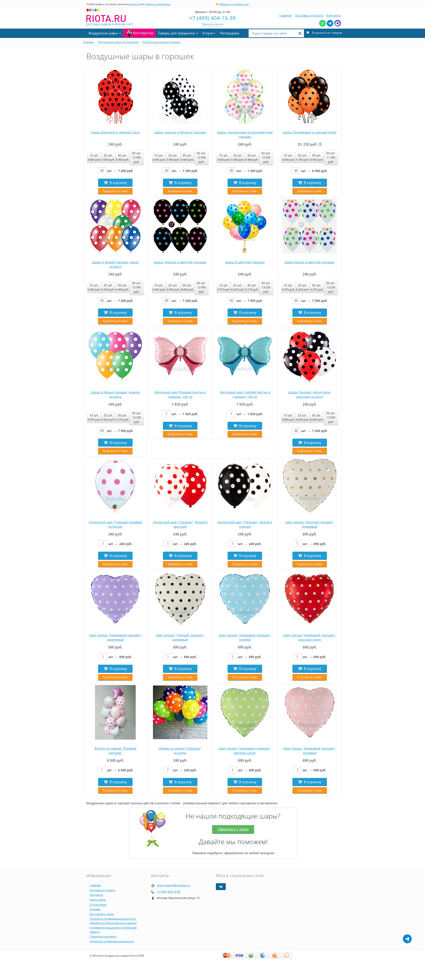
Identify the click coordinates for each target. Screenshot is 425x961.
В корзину (118, 182)
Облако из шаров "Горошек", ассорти (180, 750)
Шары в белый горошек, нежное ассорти (115, 394)
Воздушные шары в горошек (161, 42)
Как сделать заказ (102, 914)
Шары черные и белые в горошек (180, 132)
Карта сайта (98, 900)
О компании (98, 904)
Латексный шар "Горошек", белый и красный (180, 524)
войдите (133, 4)
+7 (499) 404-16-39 (212, 17)
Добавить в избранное (234, 4)
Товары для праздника (177, 33)
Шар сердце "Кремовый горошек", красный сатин (309, 637)
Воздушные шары (104, 33)
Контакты (333, 15)
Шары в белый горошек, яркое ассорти (115, 264)
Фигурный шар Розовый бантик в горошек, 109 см (180, 394)
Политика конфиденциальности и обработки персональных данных (113, 921)
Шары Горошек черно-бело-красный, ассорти (309, 394)
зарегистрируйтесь (158, 4)
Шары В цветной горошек (245, 262)
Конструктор (143, 33)
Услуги (207, 33)
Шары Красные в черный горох (115, 132)
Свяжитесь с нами (233, 829)
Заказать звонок (212, 24)
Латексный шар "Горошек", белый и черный (244, 524)
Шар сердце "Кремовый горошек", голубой (245, 637)
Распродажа (229, 33)
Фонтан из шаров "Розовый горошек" (115, 750)
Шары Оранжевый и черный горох (309, 132)
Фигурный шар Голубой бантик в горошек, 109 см (245, 394)
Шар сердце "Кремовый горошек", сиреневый (115, 637)
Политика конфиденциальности (112, 941)
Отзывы (95, 909)
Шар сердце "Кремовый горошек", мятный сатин (245, 750)
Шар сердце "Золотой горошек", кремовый (309, 524)
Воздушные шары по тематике (118, 42)
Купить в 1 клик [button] (116, 191)
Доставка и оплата (309, 15)
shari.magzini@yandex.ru (173, 885)
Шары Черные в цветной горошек (180, 262)
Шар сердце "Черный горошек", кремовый (180, 637)
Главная (285, 15)
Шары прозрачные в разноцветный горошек (245, 134)
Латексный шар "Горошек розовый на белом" (115, 524)
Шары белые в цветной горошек (309, 262)
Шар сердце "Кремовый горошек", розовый (309, 750)
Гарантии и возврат (103, 936)
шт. (120, 171)
